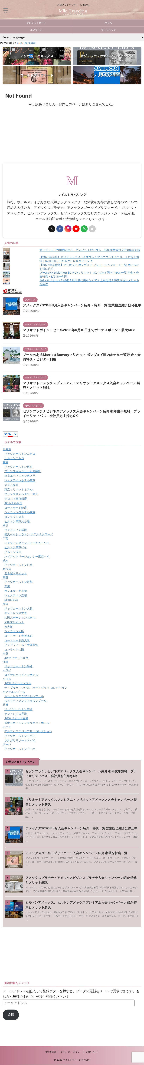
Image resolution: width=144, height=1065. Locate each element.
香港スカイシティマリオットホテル (26, 723)
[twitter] (51, 228)
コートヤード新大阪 (17, 640)
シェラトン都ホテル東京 (19, 512)
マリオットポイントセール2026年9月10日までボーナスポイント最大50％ (79, 330)
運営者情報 (50, 1052)
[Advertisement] (72, 136)
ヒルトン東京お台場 (17, 521)
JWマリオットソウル (17, 683)
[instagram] (67, 228)
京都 (5, 577)
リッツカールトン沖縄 (18, 666)
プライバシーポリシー (70, 1052)
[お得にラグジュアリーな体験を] (73, 13)
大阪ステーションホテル (19, 617)
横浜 (5, 525)
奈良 (5, 653)
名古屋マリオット (15, 573)
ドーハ (7, 744)
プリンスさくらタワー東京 (21, 494)
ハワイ (7, 670)
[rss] (84, 228)
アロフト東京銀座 (15, 498)
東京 (5, 462)
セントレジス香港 (15, 713)
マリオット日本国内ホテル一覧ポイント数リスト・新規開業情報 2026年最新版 (90, 250)
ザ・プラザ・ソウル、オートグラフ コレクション (35, 687)
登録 (10, 1015)
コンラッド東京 (14, 517)
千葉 (5, 538)
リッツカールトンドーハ (19, 749)
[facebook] (59, 228)
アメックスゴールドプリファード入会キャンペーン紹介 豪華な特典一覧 (76, 853)
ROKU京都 (11, 600)
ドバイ (7, 727)
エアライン (36, 29)
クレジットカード (36, 22)
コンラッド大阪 (14, 649)
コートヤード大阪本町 (18, 636)
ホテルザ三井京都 (15, 591)
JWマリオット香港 (16, 718)
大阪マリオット (14, 622)
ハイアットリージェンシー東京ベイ (26, 556)
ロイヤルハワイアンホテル (21, 674)
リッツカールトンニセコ (19, 453)
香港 (5, 704)
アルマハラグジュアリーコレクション (28, 731)
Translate (29, 42)
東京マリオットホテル (18, 489)
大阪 (5, 604)
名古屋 (7, 569)
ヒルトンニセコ (14, 458)
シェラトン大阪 (14, 631)
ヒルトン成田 (12, 552)
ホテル (108, 22)
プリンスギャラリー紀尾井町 (22, 471)
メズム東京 (11, 485)
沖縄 (5, 662)
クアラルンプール (14, 692)
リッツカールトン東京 (18, 466)
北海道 (7, 449)
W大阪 (8, 626)
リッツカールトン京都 (18, 581)
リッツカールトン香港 (18, 709)
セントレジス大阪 (15, 613)
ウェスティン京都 (15, 595)
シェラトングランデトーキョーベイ (26, 543)
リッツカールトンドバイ (19, 736)
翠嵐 (7, 586)
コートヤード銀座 (15, 507)
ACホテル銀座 (13, 503)
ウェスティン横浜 (15, 530)
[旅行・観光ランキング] (12, 291)
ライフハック (108, 29)
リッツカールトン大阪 (18, 608)
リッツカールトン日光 (18, 565)
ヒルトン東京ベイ (15, 547)
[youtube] (76, 228)
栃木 (5, 560)
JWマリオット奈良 (16, 658)
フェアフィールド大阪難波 (21, 645)
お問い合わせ (92, 1052)
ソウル (7, 679)
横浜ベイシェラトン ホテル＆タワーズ (28, 534)
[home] (92, 228)
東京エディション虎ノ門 (19, 475)
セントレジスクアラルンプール (24, 696)
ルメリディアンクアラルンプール (25, 700)
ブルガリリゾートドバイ (19, 740)
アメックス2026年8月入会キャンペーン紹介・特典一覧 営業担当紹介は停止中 (82, 305)
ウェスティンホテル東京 (19, 480)
